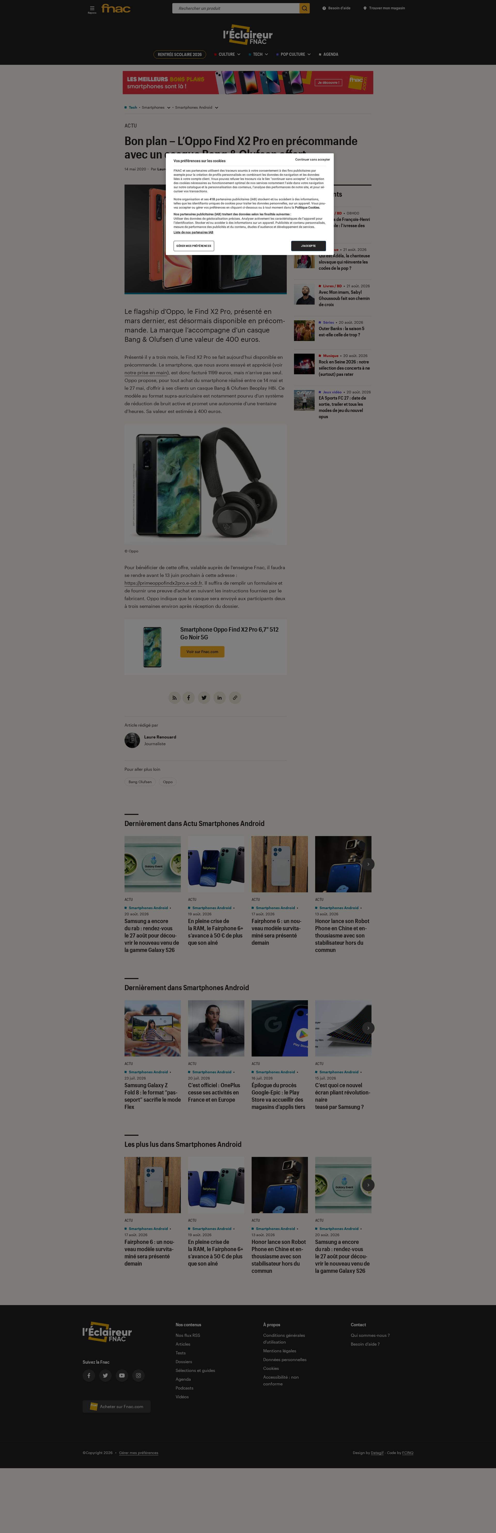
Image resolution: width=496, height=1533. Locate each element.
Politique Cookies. (307, 207)
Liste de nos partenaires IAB (193, 232)
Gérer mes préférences (193, 245)
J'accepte (308, 245)
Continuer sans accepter (312, 159)
